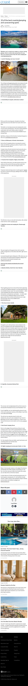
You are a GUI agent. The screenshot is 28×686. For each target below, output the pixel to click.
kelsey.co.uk (14, 679)
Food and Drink (17, 643)
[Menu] (26, 2)
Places (6, 16)
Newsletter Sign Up (5, 660)
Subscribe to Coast (5, 643)
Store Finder (3, 667)
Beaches (15, 640)
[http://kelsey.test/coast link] (15, 506)
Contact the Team (4, 646)
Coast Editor (7, 25)
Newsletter (21, 2)
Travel (15, 656)
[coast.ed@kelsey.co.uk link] (13, 506)
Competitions (17, 660)
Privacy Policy (4, 653)
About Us (3, 663)
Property (16, 650)
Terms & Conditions (5, 650)
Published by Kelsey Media (6, 640)
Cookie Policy (4, 656)
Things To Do (17, 653)
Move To (16, 646)
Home (2, 16)
